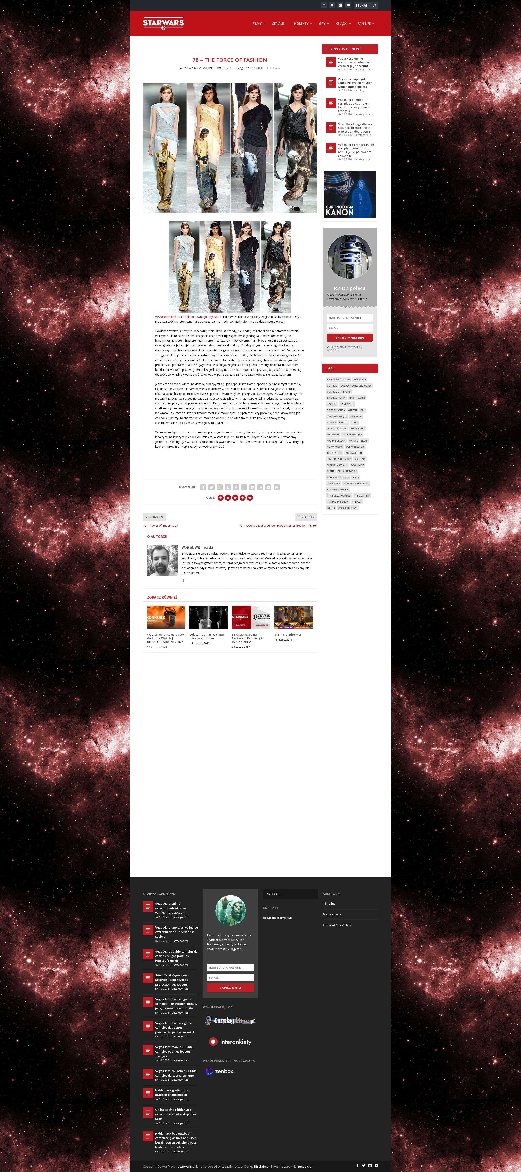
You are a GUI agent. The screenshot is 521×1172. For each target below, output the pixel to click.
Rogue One (357, 465)
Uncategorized (362, 69)
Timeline (329, 904)
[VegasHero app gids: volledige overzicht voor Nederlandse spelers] (331, 82)
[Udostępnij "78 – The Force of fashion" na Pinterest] (236, 487)
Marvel (353, 440)
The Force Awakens (338, 495)
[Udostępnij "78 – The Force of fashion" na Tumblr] (228, 487)
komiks (331, 422)
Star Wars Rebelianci (356, 483)
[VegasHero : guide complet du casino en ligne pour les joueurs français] (331, 103)
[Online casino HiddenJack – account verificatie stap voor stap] (148, 1112)
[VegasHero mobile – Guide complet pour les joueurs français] (148, 1050)
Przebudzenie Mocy (339, 458)
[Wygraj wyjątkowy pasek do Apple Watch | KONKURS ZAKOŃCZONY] (166, 617)
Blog (240, 68)
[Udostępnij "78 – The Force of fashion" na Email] (268, 487)
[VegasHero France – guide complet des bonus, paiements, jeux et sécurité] (148, 1026)
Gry (322, 24)
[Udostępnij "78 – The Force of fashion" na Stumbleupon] (260, 487)
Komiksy (301, 24)
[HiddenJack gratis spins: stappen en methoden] (148, 1093)
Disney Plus (347, 404)
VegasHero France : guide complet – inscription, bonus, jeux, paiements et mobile (356, 150)
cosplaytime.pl (336, 397)
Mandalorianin (336, 440)
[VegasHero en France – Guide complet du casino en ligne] (148, 1074)
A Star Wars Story (338, 379)
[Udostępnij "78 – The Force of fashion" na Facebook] (203, 487)
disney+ (331, 404)
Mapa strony (332, 914)
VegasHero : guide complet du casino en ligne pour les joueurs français (353, 105)
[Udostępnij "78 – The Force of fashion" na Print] (277, 487)
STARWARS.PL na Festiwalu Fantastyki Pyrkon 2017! (248, 638)
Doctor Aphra (336, 410)
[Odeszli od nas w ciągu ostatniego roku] (208, 617)
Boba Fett (360, 379)
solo (355, 477)
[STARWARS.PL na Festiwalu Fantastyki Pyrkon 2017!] (251, 617)
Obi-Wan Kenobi (355, 446)
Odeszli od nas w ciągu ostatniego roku (206, 636)
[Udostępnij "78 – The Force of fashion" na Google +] (220, 487)
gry (363, 410)
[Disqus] (230, 715)
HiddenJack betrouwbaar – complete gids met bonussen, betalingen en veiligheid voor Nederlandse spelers (176, 1140)
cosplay (332, 385)
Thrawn (357, 501)
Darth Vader (357, 397)
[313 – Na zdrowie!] (293, 617)
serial (330, 471)
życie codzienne (348, 507)
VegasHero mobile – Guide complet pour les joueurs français (174, 1051)
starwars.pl (186, 1166)
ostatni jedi (334, 452)
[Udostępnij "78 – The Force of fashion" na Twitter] (211, 487)
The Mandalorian (337, 501)
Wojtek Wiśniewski (201, 68)
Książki (341, 24)
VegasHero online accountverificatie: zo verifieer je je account (353, 62)
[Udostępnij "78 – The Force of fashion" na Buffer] (252, 487)
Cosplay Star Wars (339, 391)
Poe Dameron (354, 452)
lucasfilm (333, 434)
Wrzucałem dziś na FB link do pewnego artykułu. (187, 317)
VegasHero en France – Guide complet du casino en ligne (175, 1073)
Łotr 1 (331, 507)
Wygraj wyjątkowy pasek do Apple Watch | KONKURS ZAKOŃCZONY (165, 638)
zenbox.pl (304, 1166)
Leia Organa (357, 428)
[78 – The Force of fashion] (230, 148)
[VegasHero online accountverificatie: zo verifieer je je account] (331, 62)
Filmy (257, 24)
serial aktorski (347, 471)
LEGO (355, 422)
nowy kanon (335, 446)
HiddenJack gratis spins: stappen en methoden (172, 1092)
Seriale (278, 24)
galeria (352, 410)
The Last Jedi (362, 495)
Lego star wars (336, 428)
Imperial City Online (337, 925)
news (364, 440)
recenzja (360, 458)
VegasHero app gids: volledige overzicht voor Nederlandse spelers (355, 82)
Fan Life (364, 24)
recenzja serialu (337, 465)
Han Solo (356, 416)
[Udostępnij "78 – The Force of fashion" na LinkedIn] (244, 487)
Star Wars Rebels (337, 489)
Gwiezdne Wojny (337, 416)
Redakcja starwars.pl (278, 918)
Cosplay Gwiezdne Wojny (356, 385)
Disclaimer (262, 1166)
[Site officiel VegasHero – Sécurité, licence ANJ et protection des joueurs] (331, 127)
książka (343, 422)
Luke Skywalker (352, 434)
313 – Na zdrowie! (287, 634)
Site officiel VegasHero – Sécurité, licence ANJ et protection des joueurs (355, 127)
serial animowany (338, 477)
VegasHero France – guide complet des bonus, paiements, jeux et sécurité (174, 1027)
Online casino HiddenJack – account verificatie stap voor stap (175, 1114)
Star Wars (333, 483)
